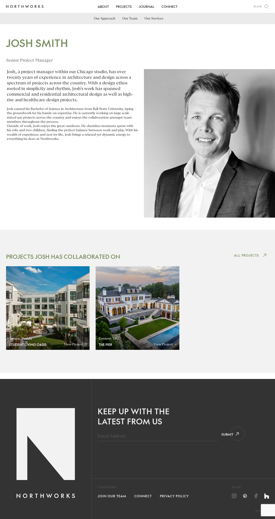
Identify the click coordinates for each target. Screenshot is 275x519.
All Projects (246, 255)
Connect (169, 6)
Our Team (130, 18)
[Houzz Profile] (266, 496)
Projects (124, 6)
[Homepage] (24, 6)
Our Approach (104, 18)
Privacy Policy (174, 496)
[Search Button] (266, 6)
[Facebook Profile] (255, 495)
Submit (226, 434)
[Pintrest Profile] (245, 495)
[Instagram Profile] (234, 495)
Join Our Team (112, 496)
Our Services (154, 18)
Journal (146, 6)
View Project (73, 344)
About (103, 6)
